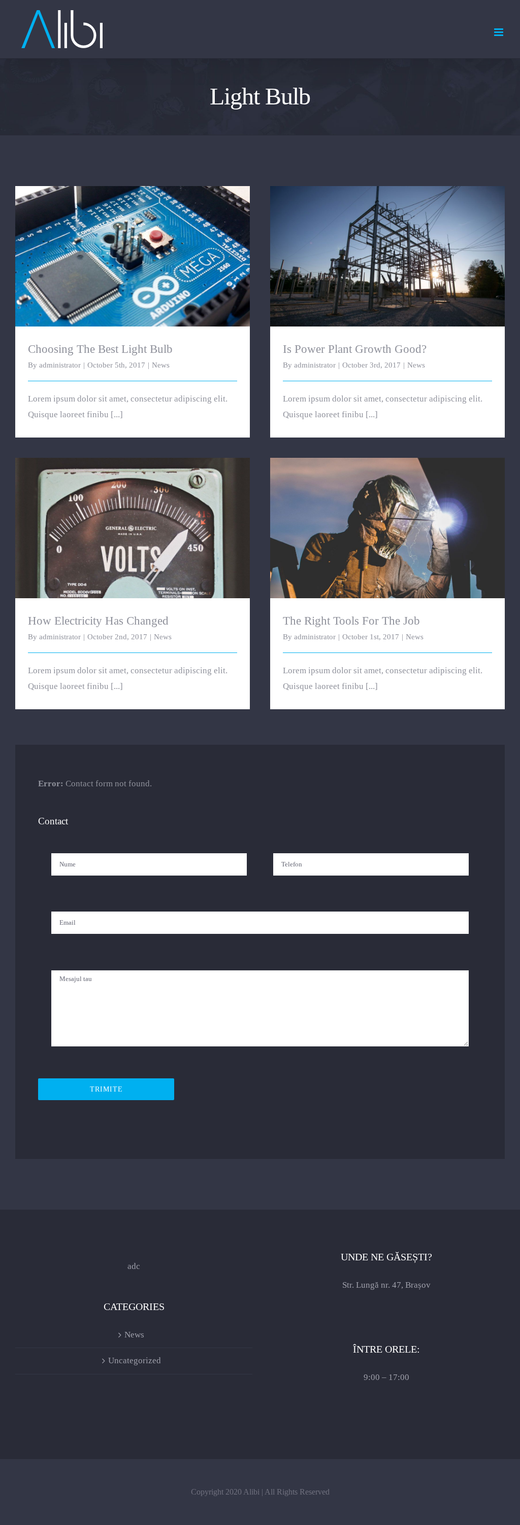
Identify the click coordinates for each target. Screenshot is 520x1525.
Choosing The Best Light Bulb (133, 248)
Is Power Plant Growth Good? (388, 248)
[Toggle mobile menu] (499, 32)
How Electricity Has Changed (133, 519)
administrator (60, 365)
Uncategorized (134, 1360)
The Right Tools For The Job (388, 519)
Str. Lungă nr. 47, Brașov (386, 1285)
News (161, 365)
